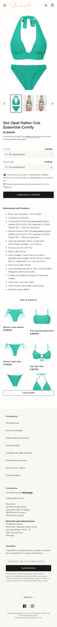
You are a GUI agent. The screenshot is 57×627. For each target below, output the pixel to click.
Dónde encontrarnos (16, 460)
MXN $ (27, 597)
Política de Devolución (17, 438)
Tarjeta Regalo (13, 475)
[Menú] (5, 5)
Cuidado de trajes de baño (19, 453)
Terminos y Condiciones (32, 613)
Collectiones (32, 615)
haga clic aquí (42, 581)
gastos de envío (32, 136)
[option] (16, 103)
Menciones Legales (14, 613)
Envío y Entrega (14, 430)
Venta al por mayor (15, 468)
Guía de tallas (13, 445)
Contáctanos (12, 423)
